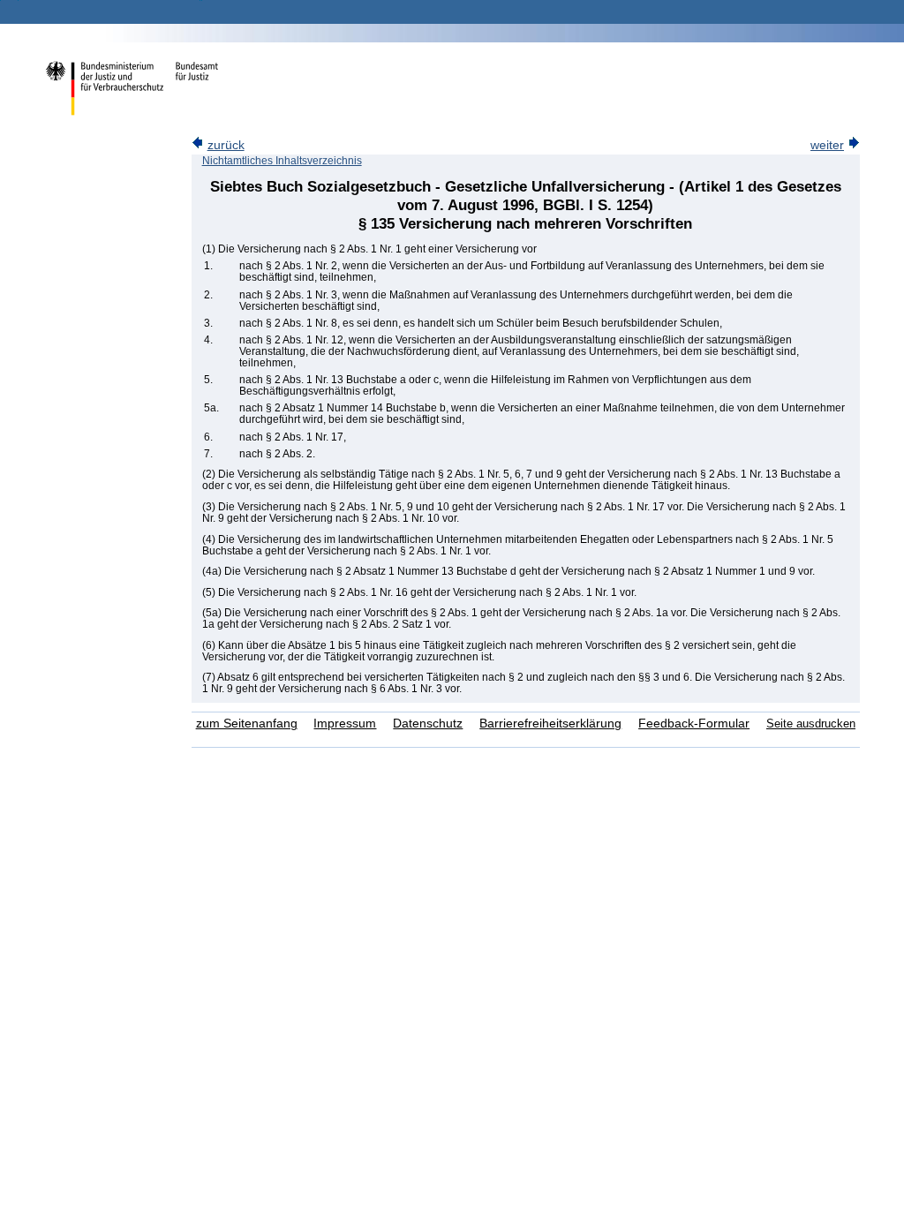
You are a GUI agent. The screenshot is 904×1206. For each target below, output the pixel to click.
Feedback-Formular (694, 723)
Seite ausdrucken (810, 723)
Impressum (344, 723)
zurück (226, 145)
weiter (827, 145)
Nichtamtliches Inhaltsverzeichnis (282, 161)
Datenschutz (428, 723)
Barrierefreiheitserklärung (550, 723)
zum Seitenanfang (247, 723)
